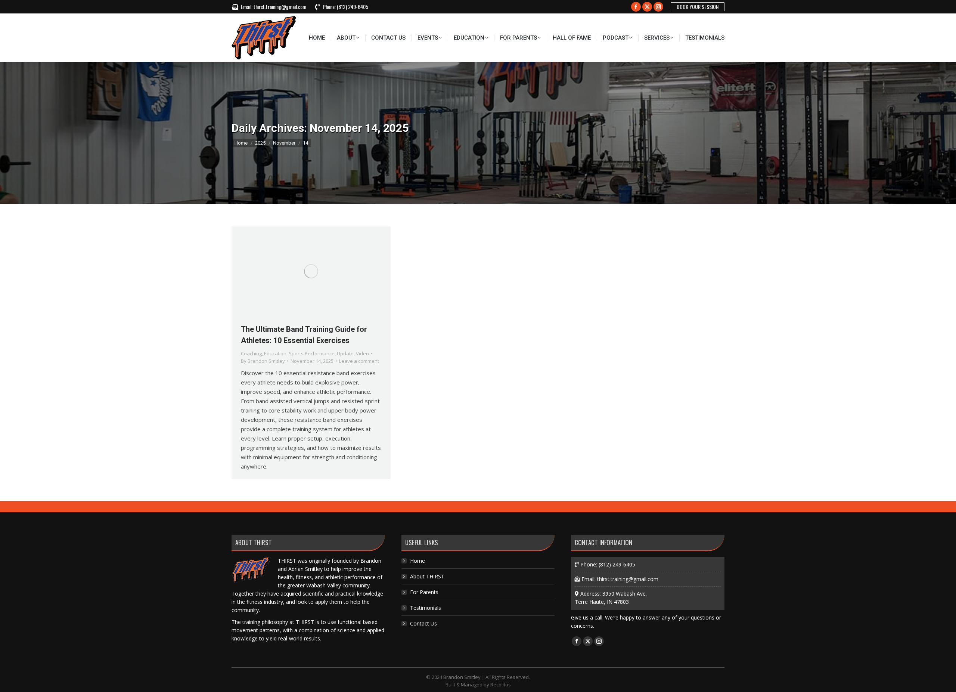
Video (362, 353)
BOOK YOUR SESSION (697, 6)
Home (417, 560)
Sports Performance (312, 353)
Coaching (251, 353)
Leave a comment (359, 361)
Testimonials (425, 607)
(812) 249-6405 (352, 6)
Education (275, 353)
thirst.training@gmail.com (280, 6)
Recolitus (500, 684)
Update (345, 353)
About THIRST (427, 576)
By (263, 361)
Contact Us (423, 623)
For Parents (424, 592)
